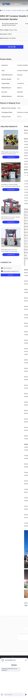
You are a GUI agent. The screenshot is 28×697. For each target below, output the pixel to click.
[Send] (26, 694)
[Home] (6, 4)
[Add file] (2, 694)
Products (24, 4)
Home (16, 4)
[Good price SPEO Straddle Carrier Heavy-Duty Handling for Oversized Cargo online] (11, 139)
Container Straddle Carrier (18, 10)
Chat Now (11, 47)
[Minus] (26, 660)
